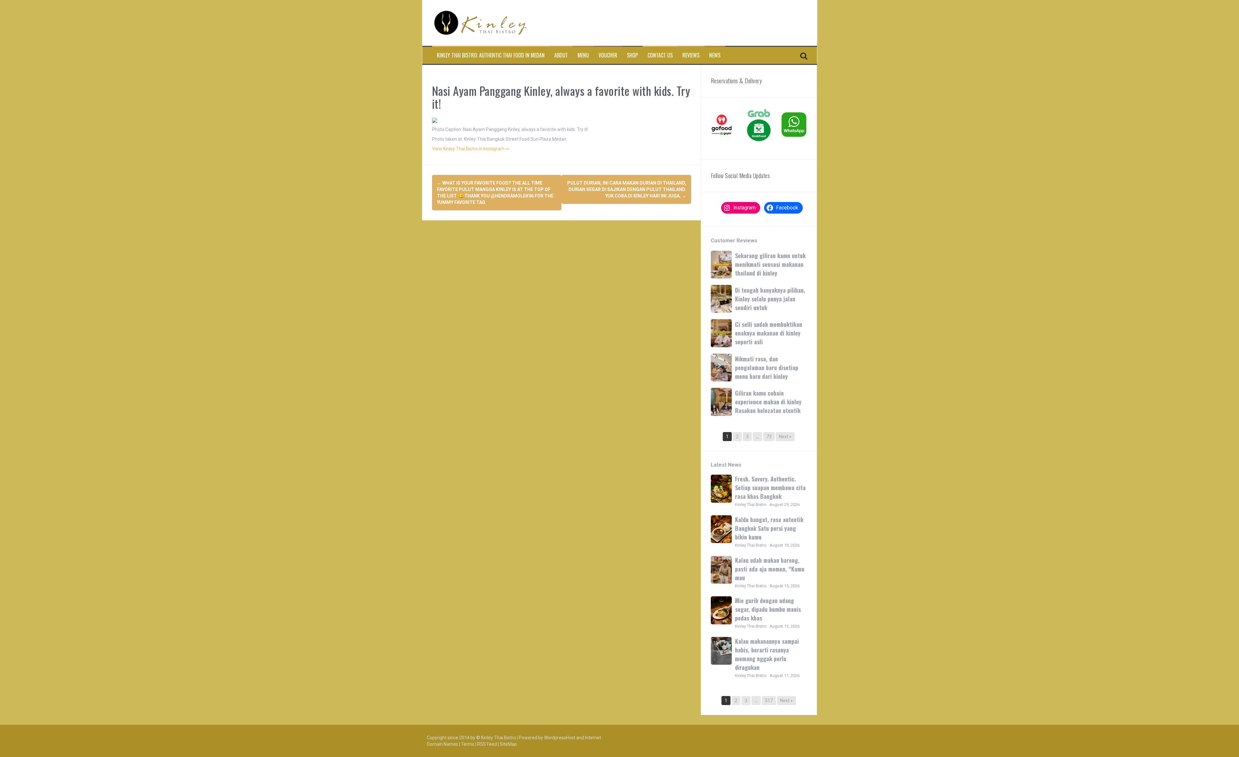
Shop (632, 55)
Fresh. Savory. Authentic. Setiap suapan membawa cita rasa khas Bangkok (770, 487)
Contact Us (660, 55)
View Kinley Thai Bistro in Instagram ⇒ (470, 148)
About (561, 55)
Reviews (691, 55)
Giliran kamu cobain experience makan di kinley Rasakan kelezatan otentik (768, 402)
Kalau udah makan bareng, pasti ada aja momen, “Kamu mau (769, 569)
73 (768, 436)
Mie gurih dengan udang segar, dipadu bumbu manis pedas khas (768, 609)
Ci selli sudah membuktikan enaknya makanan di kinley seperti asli (768, 333)
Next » (785, 436)
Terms (467, 744)
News (714, 55)
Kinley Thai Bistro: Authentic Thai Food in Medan (491, 55)
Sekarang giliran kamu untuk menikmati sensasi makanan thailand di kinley (770, 264)
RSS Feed (487, 744)
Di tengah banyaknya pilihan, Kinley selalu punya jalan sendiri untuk (770, 299)
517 (769, 700)
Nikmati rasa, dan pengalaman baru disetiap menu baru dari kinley (766, 367)
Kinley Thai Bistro (498, 737)
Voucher (608, 55)
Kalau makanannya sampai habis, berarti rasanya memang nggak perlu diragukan (767, 654)
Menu (583, 55)
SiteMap (508, 744)
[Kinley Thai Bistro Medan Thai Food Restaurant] (480, 22)
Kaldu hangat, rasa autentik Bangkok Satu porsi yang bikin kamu (769, 528)
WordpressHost (559, 737)
